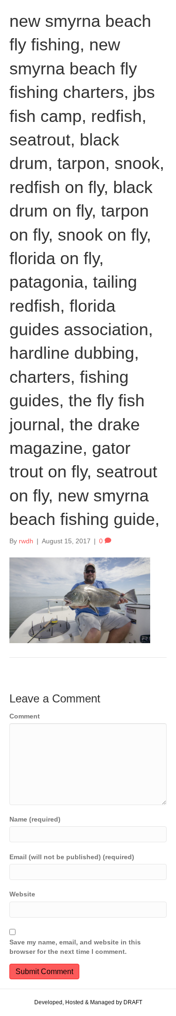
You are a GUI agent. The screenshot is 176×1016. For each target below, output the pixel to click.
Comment (24, 716)
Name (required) (35, 819)
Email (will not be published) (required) (71, 857)
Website (22, 894)
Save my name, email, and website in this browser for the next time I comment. (75, 946)
